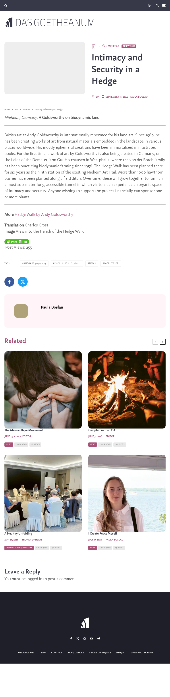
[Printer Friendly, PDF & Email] (16, 241)
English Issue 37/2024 (67, 263)
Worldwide (111, 263)
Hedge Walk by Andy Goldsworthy (44, 214)
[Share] (9, 282)
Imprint (121, 652)
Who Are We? (25, 652)
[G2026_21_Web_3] (127, 390)
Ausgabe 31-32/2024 (35, 263)
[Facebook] (71, 638)
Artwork (129, 46)
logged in (34, 579)
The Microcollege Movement (23, 430)
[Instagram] (84, 638)
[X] (77, 638)
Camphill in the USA (101, 430)
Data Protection (142, 652)
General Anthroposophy (19, 548)
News (92, 263)
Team (42, 652)
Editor (26, 436)
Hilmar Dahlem (32, 540)
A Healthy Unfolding (18, 533)
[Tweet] (23, 282)
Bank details (76, 652)
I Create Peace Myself (102, 533)
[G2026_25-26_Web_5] (127, 493)
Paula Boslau (139, 97)
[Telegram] (98, 638)
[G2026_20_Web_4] (43, 493)
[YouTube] (91, 638)
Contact (56, 652)
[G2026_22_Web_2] (43, 390)
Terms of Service (100, 652)
